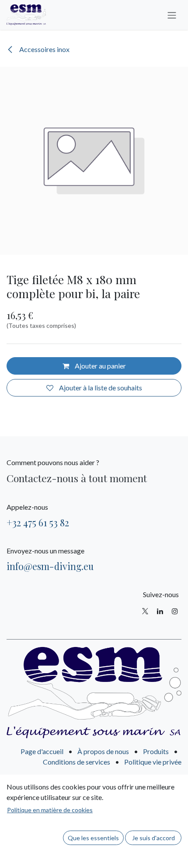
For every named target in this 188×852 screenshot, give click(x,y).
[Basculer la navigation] (171, 15)
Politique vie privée (152, 762)
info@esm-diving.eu (50, 566)
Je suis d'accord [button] (153, 838)
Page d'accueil (42, 751)
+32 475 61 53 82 (38, 522)
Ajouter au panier (99, 366)
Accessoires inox (44, 49)
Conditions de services (76, 762)
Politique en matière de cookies (50, 810)
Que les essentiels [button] (93, 838)
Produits (156, 751)
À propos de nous (103, 751)
